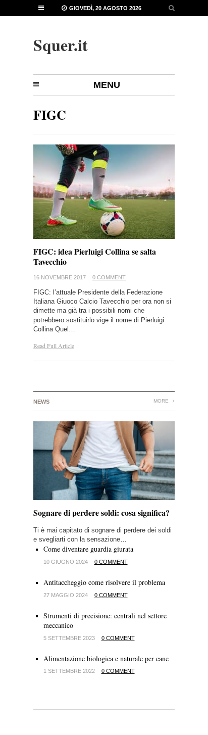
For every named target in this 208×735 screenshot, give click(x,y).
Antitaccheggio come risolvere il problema (104, 582)
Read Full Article (53, 345)
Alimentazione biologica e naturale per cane (106, 658)
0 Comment (109, 277)
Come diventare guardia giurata (88, 549)
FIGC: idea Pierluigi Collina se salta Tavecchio (94, 257)
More (161, 401)
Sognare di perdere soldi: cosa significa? (101, 512)
